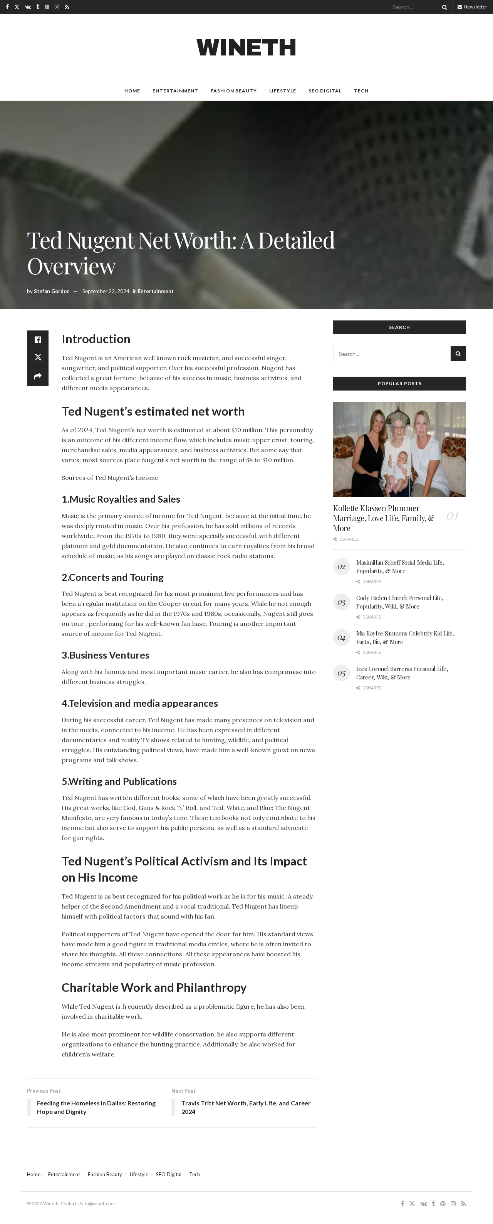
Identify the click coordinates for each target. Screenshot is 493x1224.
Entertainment (175, 91)
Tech (361, 91)
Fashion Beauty (234, 91)
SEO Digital (325, 91)
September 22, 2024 (105, 291)
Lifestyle (282, 91)
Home (132, 91)
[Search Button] (443, 7)
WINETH (246, 47)
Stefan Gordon (52, 291)
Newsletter (475, 7)
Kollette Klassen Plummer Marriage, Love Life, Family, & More (383, 518)
